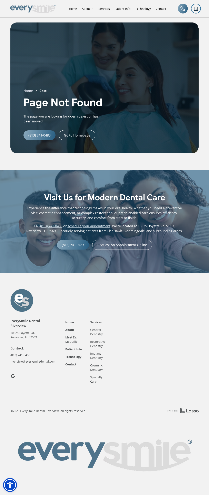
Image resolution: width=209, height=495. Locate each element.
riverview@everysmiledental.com (33, 361)
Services (104, 9)
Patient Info (122, 9)
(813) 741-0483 (51, 226)
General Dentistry (96, 332)
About (69, 330)
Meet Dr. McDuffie (71, 339)
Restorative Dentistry (98, 344)
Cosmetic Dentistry (96, 367)
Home (73, 9)
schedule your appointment (89, 226)
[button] (88, 8)
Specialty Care (96, 379)
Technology (143, 9)
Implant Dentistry (96, 356)
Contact (161, 9)
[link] (32, 8)
